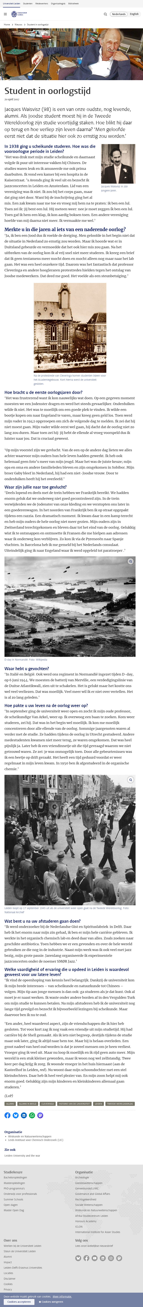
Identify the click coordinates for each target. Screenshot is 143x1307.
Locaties (8, 1273)
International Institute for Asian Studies (97, 1232)
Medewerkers (41, 3)
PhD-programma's (14, 1188)
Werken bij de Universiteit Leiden (22, 1246)
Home (7, 24)
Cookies (8, 1284)
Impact (8, 1262)
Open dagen (11, 1205)
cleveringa (48, 1104)
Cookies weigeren (52, 1302)
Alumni (8, 1257)
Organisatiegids (58, 3)
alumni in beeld (27, 1104)
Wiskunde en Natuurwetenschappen (29, 1136)
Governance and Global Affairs (92, 1194)
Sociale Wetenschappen (89, 1205)
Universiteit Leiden (11, 3)
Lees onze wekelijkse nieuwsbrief (94, 1246)
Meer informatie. (62, 1296)
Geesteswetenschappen (88, 1183)
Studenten (27, 3)
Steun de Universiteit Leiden (20, 1251)
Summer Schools (13, 1199)
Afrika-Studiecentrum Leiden (91, 1216)
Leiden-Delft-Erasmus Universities (23, 1268)
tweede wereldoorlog (120, 1104)
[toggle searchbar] (105, 14)
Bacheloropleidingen (15, 1177)
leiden (98, 1104)
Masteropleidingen (14, 1183)
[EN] (134, 14)
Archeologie (82, 1177)
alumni (10, 1104)
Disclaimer (9, 1279)
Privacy (8, 1289)
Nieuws (18, 24)
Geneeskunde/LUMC (86, 1188)
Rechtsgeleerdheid (85, 1199)
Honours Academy (85, 1221)
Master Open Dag (14, 1210)
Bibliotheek (73, 3)
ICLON (78, 1227)
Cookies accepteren (19, 1302)
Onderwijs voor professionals (20, 1194)
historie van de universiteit (74, 1104)
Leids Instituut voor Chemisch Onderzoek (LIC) (35, 1140)
